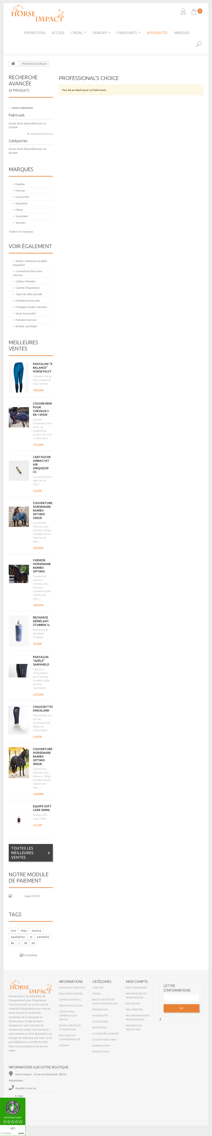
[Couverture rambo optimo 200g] (19, 516)
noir (13, 930)
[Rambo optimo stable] (19, 762)
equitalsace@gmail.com (41, 1096)
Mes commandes (136, 987)
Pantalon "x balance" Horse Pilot (42, 367)
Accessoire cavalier (105, 1033)
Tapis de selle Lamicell (29, 294)
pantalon (43, 936)
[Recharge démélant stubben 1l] (19, 631)
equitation (18, 936)
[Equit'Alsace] (37, 13)
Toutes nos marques (21, 231)
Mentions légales (70, 1005)
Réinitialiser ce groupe (41, 134)
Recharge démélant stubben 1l (41, 621)
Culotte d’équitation (28, 287)
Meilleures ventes (23, 345)
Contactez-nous (70, 999)
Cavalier (99, 33)
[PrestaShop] (28, 954)
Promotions (35, 33)
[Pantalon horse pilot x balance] (19, 377)
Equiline (20, 184)
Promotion (100, 1009)
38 (25, 943)
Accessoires (100, 1021)
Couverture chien (104, 1039)
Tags (15, 914)
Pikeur (19, 209)
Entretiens (99, 1027)
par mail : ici (41, 1037)
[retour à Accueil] (13, 63)
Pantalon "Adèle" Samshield (41, 660)
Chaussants (126, 33)
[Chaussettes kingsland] (19, 720)
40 (12, 943)
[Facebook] (160, 1019)
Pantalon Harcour (26, 319)
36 (33, 943)
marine (36, 930)
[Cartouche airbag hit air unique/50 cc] (19, 470)
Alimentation (101, 1045)
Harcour (20, 190)
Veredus (20, 222)
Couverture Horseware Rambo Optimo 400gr (42, 756)
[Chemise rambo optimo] (19, 573)
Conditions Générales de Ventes (68, 1015)
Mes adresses (134, 1009)
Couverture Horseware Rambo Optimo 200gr (42, 510)
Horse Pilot (22, 196)
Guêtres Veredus (26, 281)
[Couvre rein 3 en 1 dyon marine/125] (19, 417)
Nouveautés (157, 33)
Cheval (77, 33)
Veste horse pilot (26, 313)
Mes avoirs (133, 1003)
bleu (24, 930)
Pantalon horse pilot (28, 300)
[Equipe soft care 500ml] (19, 819)
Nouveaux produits (72, 987)
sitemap (64, 1045)
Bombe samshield (26, 326)
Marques (182, 33)
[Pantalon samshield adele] (19, 670)
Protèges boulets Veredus (31, 307)
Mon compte (137, 981)
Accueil (58, 33)
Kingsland (21, 203)
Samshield (22, 216)
